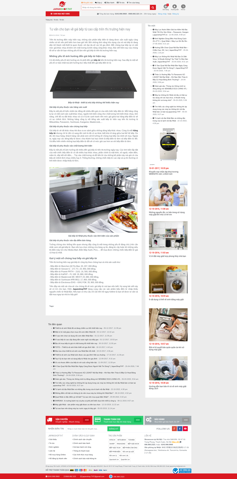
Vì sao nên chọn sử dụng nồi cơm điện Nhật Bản (74, 336)
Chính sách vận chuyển (82, 439)
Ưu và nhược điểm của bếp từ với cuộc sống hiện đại (76, 362)
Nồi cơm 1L (113, 455)
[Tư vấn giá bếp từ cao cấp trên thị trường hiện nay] (62, 6)
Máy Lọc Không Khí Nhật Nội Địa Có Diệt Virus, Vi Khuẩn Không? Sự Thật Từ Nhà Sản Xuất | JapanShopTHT (170, 59)
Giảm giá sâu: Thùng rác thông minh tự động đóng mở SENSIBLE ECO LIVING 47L (87, 379)
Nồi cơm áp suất (128, 452)
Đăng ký (175, 14)
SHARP (112, 444)
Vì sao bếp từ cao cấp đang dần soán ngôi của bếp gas (76, 340)
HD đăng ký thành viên (58, 458)
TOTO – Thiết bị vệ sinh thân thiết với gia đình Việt (75, 347)
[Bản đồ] (176, 442)
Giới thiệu (53, 439)
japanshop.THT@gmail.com (93, 476)
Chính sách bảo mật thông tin (84, 458)
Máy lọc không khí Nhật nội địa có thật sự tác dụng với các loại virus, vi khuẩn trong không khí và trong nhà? (170, 97)
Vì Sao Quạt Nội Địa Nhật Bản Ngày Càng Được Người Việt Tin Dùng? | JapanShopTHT (89, 366)
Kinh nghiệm (54, 447)
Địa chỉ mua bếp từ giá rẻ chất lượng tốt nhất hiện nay (76, 343)
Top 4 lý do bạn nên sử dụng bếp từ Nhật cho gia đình (76, 359)
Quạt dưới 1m (114, 459)
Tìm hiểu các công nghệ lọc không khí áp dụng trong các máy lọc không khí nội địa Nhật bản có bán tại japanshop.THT (170, 109)
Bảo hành (110, 3)
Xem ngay (166, 142)
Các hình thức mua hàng (83, 455)
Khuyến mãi (88, 3)
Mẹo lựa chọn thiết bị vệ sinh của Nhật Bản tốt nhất (75, 351)
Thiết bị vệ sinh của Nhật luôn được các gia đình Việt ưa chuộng (80, 355)
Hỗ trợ (183, 9)
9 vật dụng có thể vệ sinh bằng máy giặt (166, 299)
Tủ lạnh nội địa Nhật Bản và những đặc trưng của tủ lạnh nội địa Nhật (82, 389)
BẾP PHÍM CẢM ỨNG (130, 448)
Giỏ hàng (166, 7)
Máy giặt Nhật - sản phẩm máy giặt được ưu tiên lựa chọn (77, 405)
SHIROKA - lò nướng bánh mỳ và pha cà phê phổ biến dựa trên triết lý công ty (85, 401)
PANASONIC (121, 444)
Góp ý (99, 3)
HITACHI (112, 440)
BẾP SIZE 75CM (114, 448)
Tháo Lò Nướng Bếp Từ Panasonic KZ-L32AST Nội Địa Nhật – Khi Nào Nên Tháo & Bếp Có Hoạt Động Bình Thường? (170, 77)
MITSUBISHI (122, 440)
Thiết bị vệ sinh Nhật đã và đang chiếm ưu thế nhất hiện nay (78, 328)
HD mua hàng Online (57, 455)
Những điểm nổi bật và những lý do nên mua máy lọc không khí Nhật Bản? (84, 393)
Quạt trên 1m (125, 459)
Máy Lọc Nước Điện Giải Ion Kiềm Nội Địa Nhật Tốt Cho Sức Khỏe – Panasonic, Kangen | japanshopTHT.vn (170, 32)
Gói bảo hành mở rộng (82, 447)
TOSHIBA (131, 440)
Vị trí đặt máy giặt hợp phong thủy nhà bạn (167, 256)
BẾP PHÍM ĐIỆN (114, 452)
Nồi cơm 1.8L (123, 455)
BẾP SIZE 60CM (133, 444)
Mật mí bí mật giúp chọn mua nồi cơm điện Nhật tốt (75, 332)
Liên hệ (52, 451)
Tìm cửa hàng (133, 3)
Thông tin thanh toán (81, 451)
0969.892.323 (70, 476)
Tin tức (122, 3)
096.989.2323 (118, 477)
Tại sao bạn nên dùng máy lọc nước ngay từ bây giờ (75, 408)
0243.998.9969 (53, 476)
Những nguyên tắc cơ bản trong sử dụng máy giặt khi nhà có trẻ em (167, 213)
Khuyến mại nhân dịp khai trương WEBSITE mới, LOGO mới (163, 173)
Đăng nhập (162, 14)
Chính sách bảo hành (81, 443)
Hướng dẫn (175, 9)
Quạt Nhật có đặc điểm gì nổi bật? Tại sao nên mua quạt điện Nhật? (82, 397)
